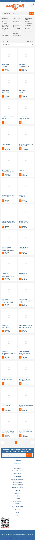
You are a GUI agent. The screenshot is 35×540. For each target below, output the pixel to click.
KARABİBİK (21, 275)
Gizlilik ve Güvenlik (17, 482)
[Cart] (32, 5)
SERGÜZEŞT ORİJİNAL (7, 379)
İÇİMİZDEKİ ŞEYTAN (24, 66)
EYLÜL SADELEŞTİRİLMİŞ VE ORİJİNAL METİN (26, 145)
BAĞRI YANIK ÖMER (23, 222)
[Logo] (15, 6)
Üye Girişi (17, 498)
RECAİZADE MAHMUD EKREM (8, 116)
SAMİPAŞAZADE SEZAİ (7, 377)
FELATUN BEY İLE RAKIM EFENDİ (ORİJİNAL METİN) (8, 432)
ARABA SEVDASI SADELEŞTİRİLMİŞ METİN (8, 171)
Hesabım (17, 493)
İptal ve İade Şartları (17, 484)
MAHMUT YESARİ (23, 221)
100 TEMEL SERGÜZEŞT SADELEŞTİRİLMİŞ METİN (25, 380)
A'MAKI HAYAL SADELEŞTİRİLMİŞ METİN (8, 249)
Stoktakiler (5, 41)
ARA (31, 13)
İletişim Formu (17, 468)
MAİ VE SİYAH (22, 248)
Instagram (17, 515)
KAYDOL (29, 455)
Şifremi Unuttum (17, 501)
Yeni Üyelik (17, 496)
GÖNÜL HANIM (5, 196)
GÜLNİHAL (21, 170)
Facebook (17, 510)
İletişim (17, 465)
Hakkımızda (17, 463)
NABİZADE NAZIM (23, 116)
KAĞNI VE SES (5, 92)
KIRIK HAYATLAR (6, 405)
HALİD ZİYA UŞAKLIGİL (24, 247)
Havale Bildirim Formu (17, 471)
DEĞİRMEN (21, 92)
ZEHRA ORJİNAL (6, 144)
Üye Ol (24, 1)
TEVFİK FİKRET (5, 273)
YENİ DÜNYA (5, 66)
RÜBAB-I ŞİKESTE (6, 327)
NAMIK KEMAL (22, 169)
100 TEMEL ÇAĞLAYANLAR (25, 327)
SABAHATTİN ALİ (5, 64)
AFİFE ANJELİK (5, 118)
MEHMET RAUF (22, 143)
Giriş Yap (19, 1)
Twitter (17, 512)
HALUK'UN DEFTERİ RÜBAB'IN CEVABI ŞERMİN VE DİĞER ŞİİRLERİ (8, 276)
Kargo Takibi (17, 473)
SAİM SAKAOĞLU (5, 299)
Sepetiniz (17, 503)
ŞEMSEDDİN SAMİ (23, 299)
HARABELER (22, 196)
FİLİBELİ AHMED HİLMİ (6, 247)
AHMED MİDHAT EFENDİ (24, 351)
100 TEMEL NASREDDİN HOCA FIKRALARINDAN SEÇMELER (7, 302)
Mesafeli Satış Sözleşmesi (17, 479)
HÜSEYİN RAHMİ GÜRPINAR (8, 221)
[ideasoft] (9, 539)
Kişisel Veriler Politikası (17, 487)
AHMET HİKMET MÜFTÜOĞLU (8, 195)
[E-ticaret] (17, 539)
